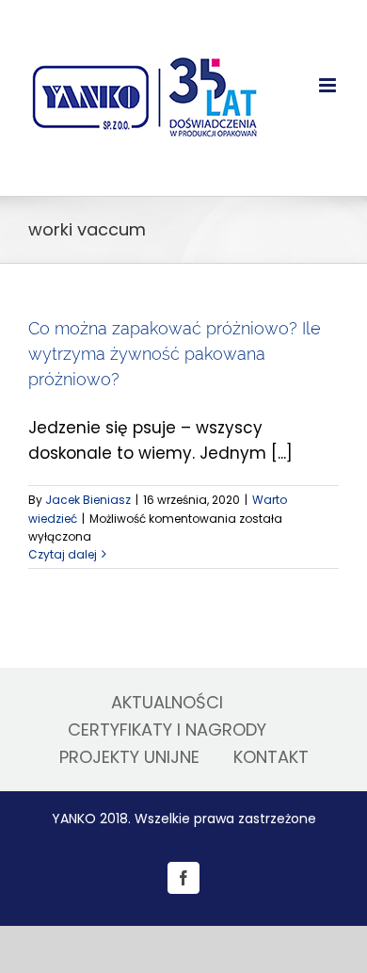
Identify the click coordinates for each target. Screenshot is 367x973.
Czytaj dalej (62, 554)
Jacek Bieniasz (88, 500)
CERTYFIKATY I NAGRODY (167, 729)
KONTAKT (271, 757)
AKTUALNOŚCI (167, 702)
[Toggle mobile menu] (329, 85)
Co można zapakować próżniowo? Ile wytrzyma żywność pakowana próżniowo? (174, 353)
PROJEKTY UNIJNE (129, 757)
